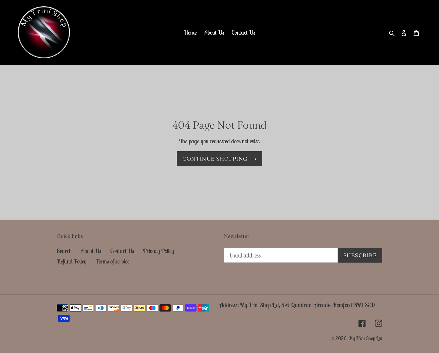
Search (64, 251)
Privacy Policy (158, 251)
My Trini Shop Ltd (365, 338)
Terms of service (113, 261)
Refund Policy (72, 261)
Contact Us (122, 251)
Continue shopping (214, 158)
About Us (91, 251)
